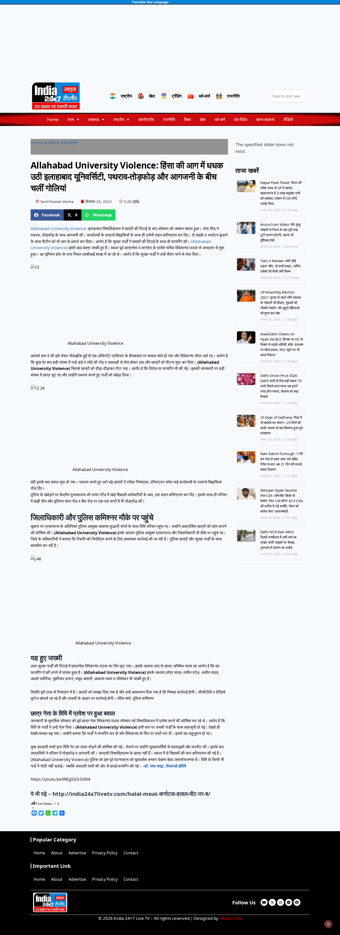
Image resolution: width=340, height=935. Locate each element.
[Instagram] (280, 902)
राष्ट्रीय (118, 119)
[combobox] (287, 96)
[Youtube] (264, 902)
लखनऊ (93, 119)
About (56, 853)
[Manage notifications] (328, 924)
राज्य (70, 119)
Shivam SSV (230, 918)
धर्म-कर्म (220, 119)
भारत (52, 142)
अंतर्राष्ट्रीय (146, 119)
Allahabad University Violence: (59, 228)
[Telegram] (288, 902)
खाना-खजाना (265, 119)
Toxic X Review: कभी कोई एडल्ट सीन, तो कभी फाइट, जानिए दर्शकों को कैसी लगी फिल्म (280, 266)
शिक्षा (187, 119)
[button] (47, 215)
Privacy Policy (104, 853)
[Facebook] (296, 902)
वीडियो (288, 119)
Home (52, 119)
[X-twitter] (272, 902)
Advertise (77, 853)
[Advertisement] (170, 42)
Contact (130, 853)
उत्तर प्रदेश (68, 142)
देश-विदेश (240, 119)
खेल (203, 119)
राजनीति (169, 119)
